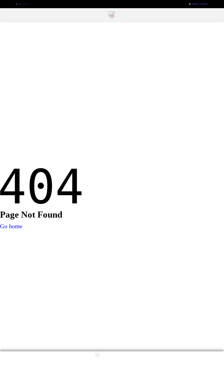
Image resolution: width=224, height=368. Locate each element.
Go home (11, 226)
